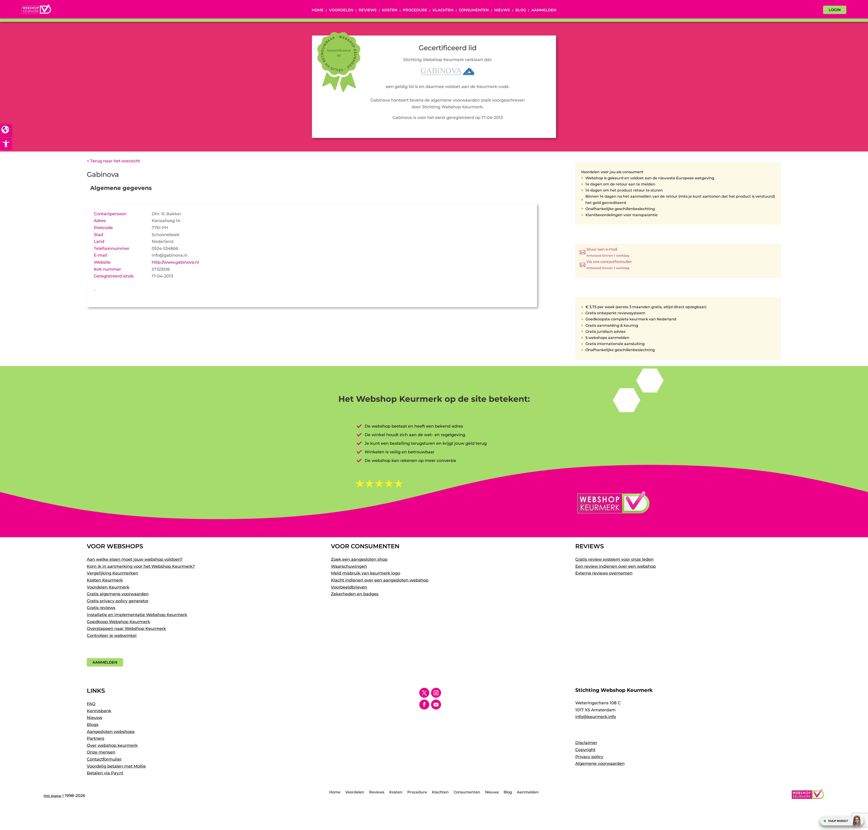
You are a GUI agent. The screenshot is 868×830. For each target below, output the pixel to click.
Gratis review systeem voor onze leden (614, 559)
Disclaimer (586, 742)
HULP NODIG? (838, 821)
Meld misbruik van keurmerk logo (365, 573)
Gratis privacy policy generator (118, 600)
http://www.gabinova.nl (175, 262)
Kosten (389, 10)
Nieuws (502, 10)
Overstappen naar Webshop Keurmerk (126, 628)
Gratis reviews (101, 607)
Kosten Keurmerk (105, 580)
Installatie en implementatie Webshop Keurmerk (137, 614)
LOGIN (835, 10)
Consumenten (474, 10)
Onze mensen (101, 752)
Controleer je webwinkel (112, 635)
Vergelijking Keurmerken (112, 573)
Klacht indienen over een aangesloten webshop (379, 580)
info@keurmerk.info (595, 716)
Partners (95, 738)
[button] (6, 144)
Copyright (585, 749)
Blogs (92, 724)
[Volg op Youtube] (436, 704)
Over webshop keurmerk (112, 745)
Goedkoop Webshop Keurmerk (118, 621)
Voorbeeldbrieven (349, 587)
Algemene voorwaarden (600, 763)
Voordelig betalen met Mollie (116, 766)
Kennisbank (99, 710)
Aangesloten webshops (110, 731)
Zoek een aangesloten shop (359, 559)
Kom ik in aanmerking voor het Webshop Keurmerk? (141, 566)
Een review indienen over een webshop (615, 566)
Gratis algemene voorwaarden (118, 593)
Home (317, 10)
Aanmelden (543, 10)
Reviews (368, 10)
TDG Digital (52, 796)
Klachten (443, 10)
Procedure (415, 10)
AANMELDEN (104, 662)
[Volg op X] (424, 693)
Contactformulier (104, 759)
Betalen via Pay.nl (105, 773)
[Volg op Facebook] (424, 704)
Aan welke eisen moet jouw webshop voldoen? (135, 559)
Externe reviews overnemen (603, 573)
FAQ (91, 703)
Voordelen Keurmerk (108, 587)
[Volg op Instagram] (436, 693)
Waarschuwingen (349, 566)
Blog (520, 10)
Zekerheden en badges (354, 593)
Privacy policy (589, 756)
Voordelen (341, 10)
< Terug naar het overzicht (113, 160)
